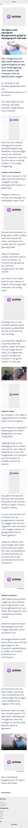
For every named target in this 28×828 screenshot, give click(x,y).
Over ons (2, 802)
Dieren (1, 814)
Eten (1, 813)
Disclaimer (3, 805)
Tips (1, 816)
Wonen (2, 811)
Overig (1, 818)
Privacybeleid (3, 804)
